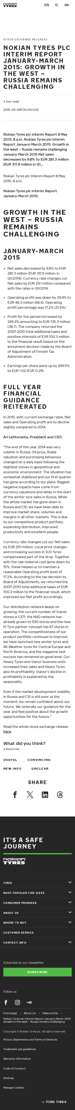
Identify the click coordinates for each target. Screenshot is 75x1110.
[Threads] (60, 795)
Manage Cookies (13, 1087)
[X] (30, 795)
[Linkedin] (45, 795)
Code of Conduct (14, 1068)
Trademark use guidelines (19, 1049)
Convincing (39, 760)
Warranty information (17, 1058)
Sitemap (8, 1078)
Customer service (18, 932)
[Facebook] (15, 795)
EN (46, 5)
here (7, 732)
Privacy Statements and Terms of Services (30, 1039)
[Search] (57, 5)
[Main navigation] (67, 5)
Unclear (40, 768)
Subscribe (37, 972)
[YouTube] (29, 1002)
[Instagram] (17, 1002)
